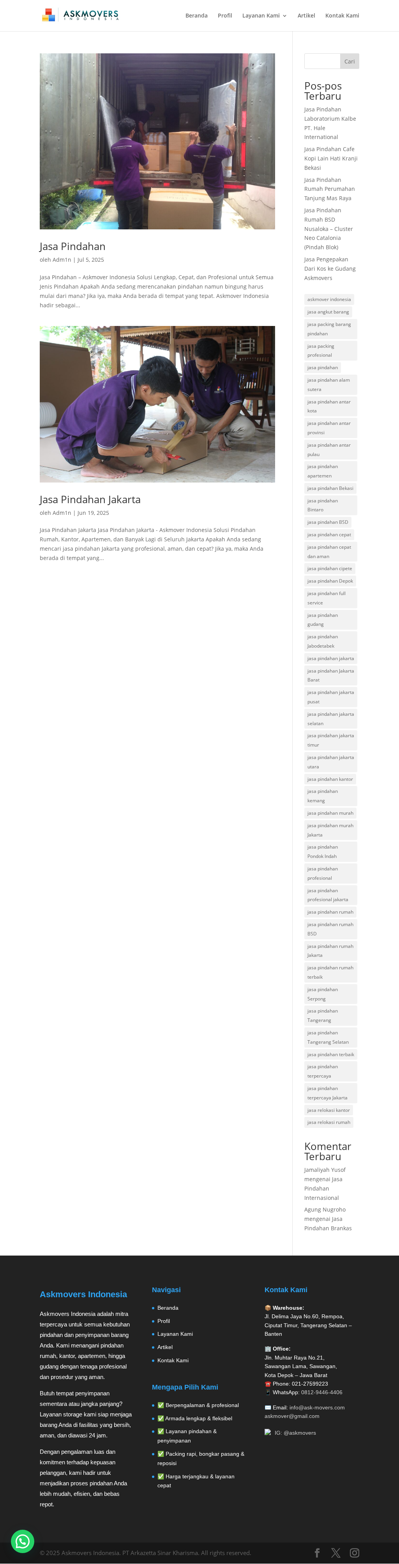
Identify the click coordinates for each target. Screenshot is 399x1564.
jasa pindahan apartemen (322, 471)
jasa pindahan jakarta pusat (330, 697)
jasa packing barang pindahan (329, 329)
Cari (349, 61)
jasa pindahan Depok (330, 581)
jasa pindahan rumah (330, 912)
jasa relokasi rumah (328, 1122)
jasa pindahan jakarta (330, 658)
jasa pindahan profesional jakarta (327, 895)
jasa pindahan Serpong (322, 994)
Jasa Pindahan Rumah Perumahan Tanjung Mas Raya (329, 189)
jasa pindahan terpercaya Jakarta (327, 1093)
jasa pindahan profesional (322, 873)
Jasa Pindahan (73, 246)
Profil (225, 16)
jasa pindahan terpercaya (322, 1071)
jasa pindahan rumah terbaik (330, 972)
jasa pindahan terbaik (330, 1054)
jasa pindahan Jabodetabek (322, 641)
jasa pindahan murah (330, 813)
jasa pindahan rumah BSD (330, 929)
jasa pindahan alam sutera (328, 385)
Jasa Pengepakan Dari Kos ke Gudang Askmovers (330, 268)
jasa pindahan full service (326, 598)
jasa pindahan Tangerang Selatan (328, 1037)
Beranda (196, 16)
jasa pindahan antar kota (329, 406)
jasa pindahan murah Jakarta (330, 830)
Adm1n (62, 259)
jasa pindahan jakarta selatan (330, 719)
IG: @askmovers (295, 1433)
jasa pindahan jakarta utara (330, 762)
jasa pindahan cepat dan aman (329, 552)
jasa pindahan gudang (322, 620)
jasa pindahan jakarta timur (330, 740)
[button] (22, 1541)
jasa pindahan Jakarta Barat (330, 675)
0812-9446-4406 (322, 1392)
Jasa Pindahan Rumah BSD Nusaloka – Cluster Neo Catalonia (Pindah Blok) (328, 228)
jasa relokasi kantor (328, 1110)
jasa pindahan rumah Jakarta (330, 951)
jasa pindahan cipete (329, 568)
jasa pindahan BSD (327, 522)
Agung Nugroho (325, 1209)
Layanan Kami (261, 16)
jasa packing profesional (320, 351)
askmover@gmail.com (292, 1416)
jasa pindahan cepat (329, 534)
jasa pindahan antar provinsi (329, 428)
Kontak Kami (342, 16)
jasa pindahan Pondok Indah (322, 851)
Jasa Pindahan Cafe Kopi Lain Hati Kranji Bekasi (331, 158)
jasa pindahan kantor (330, 779)
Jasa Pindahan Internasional (323, 1188)
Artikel (306, 16)
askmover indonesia (329, 299)
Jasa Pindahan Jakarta (90, 499)
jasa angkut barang (328, 311)
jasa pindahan (322, 367)
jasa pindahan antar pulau (329, 450)
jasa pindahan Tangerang (322, 1015)
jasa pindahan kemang (322, 796)
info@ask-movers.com (317, 1407)
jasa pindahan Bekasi (330, 488)
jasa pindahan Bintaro (322, 505)
